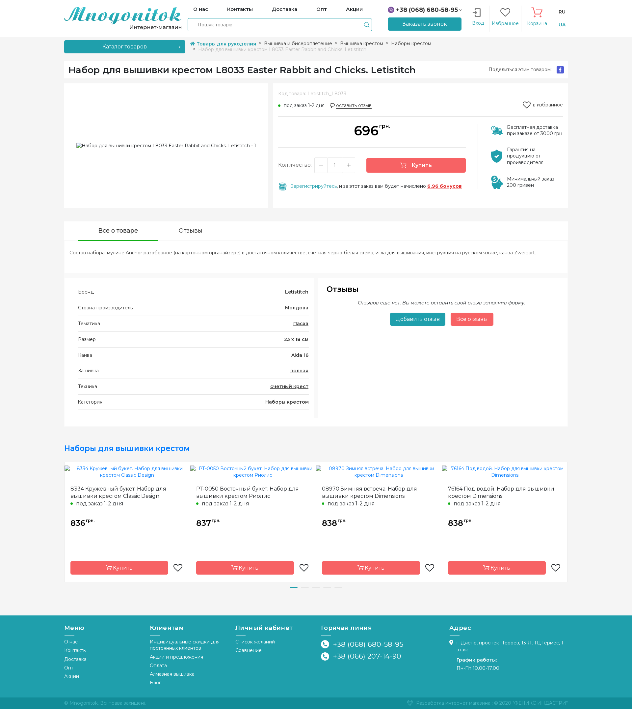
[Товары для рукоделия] (122, 18)
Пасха (300, 323)
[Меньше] (321, 165)
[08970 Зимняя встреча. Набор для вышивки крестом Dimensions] (379, 471)
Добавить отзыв (418, 319)
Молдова (296, 308)
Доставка (75, 659)
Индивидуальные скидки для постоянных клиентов (185, 645)
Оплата (158, 665)
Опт (68, 668)
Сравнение (248, 650)
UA (562, 25)
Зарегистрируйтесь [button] (314, 186)
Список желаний (255, 642)
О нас (71, 642)
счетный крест (289, 386)
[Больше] (348, 165)
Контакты (75, 650)
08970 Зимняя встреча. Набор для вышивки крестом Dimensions (369, 492)
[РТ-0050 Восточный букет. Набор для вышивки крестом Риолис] (253, 471)
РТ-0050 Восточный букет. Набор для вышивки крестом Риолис (247, 492)
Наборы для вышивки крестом (127, 448)
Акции (71, 676)
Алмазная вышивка (172, 674)
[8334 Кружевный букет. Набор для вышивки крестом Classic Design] (127, 471)
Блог (155, 683)
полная (299, 371)
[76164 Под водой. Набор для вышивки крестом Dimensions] (505, 471)
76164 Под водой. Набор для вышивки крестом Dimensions (501, 492)
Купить (421, 165)
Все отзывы (472, 319)
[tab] (118, 231)
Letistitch (296, 292)
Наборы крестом (287, 402)
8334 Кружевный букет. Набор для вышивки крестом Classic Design (118, 492)
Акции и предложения (176, 657)
